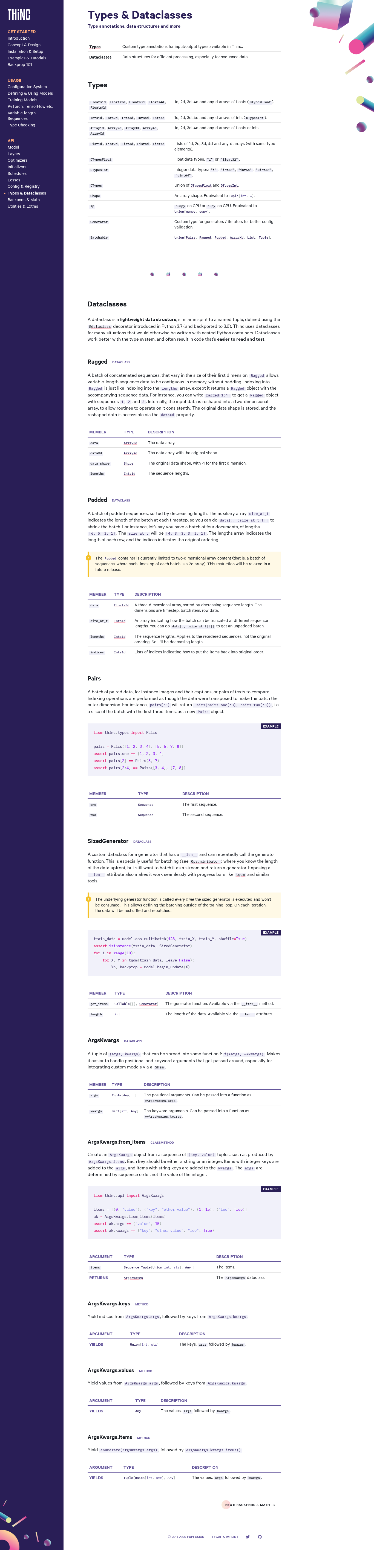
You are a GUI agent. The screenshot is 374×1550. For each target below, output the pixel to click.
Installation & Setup (25, 51)
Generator (148, 1004)
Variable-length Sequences (22, 115)
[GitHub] (260, 1536)
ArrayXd (236, 237)
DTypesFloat (201, 185)
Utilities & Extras (23, 206)
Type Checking (21, 125)
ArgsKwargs (133, 1278)
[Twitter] (248, 1536)
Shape (128, 463)
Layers (14, 153)
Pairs (190, 237)
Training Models (22, 99)
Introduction (19, 38)
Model (13, 147)
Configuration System (27, 86)
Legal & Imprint (225, 1536)
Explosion (195, 1536)
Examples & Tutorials (27, 57)
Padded (220, 237)
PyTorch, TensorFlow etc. (30, 106)
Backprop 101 (20, 64)
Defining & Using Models (30, 93)
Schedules (17, 173)
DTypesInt (229, 185)
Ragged (205, 237)
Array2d (130, 443)
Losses (14, 179)
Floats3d (121, 605)
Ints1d (129, 474)
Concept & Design (24, 44)
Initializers (17, 166)
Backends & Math (24, 199)
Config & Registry (24, 186)
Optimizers (17, 160)
